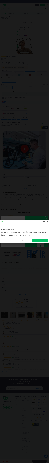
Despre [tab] (40, 224)
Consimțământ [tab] (8, 224)
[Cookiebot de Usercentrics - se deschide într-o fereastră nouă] (42, 221)
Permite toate (40, 240)
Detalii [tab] (24, 224)
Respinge (24, 240)
